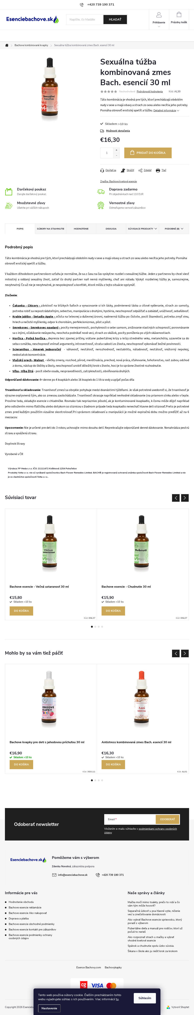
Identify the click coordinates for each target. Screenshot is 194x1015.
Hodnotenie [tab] (81, 228)
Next (185, 498)
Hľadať (115, 19)
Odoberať (167, 819)
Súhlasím (144, 998)
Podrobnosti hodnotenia (150, 91)
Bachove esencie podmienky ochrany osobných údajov (30, 936)
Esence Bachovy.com (88, 967)
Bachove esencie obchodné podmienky (31, 924)
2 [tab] (95, 627)
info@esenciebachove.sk (73, 875)
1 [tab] (92, 627)
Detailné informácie (164, 110)
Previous (176, 498)
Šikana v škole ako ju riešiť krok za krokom (153, 951)
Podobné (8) (172, 228)
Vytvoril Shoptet (180, 1007)
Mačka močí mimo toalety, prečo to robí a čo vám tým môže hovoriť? (154, 903)
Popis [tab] (20, 228)
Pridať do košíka (151, 153)
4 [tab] (102, 627)
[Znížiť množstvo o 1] (116, 155)
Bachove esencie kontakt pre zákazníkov (32, 929)
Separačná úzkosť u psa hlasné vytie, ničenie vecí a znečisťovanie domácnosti (154, 912)
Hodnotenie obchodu (21, 902)
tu (117, 999)
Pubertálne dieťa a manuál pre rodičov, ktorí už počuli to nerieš (155, 930)
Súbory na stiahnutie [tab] (50, 228)
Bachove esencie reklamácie (25, 907)
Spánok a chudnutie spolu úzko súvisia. (151, 946)
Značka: (118, 181)
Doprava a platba (19, 918)
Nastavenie (49, 1008)
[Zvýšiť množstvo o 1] (116, 150)
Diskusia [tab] (111, 228)
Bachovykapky (113, 967)
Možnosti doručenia (118, 131)
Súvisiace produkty (140, 228)
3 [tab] (99, 627)
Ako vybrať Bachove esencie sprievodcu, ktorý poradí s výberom (155, 921)
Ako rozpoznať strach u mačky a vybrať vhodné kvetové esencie (151, 938)
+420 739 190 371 (113, 875)
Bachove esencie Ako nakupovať (28, 913)
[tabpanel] (51, 564)
